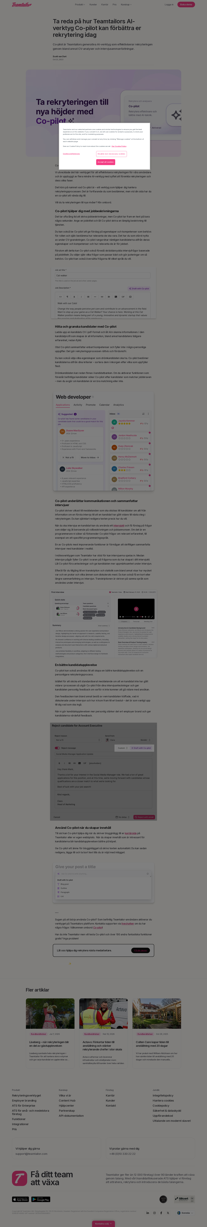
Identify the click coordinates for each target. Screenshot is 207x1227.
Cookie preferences (71, 154)
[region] (104, 146)
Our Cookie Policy (119, 146)
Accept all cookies (106, 162)
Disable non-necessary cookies (111, 154)
